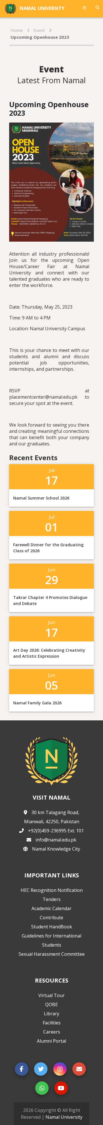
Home (17, 30)
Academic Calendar (51, 908)
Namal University (63, 1117)
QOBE (51, 1004)
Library (51, 1013)
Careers (51, 1032)
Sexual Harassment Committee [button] (52, 954)
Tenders (52, 899)
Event (39, 30)
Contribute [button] (51, 917)
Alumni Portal (51, 1041)
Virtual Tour (51, 995)
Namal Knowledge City (56, 849)
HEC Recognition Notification (52, 890)
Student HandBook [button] (51, 927)
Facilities (52, 1023)
